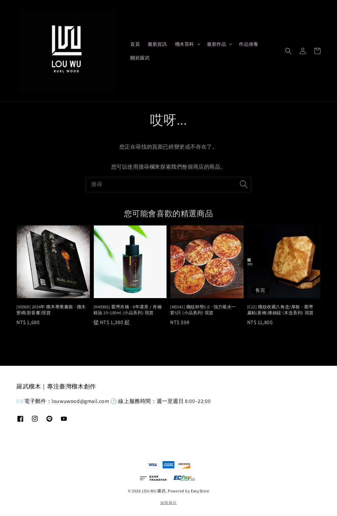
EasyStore (200, 490)
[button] (288, 51)
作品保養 (248, 44)
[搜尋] (243, 184)
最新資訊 (157, 44)
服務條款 (168, 502)
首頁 (135, 44)
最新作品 (216, 44)
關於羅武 (139, 58)
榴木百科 (184, 44)
